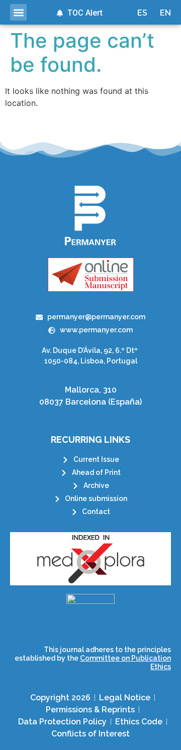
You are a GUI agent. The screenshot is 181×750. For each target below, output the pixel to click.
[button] (18, 12)
